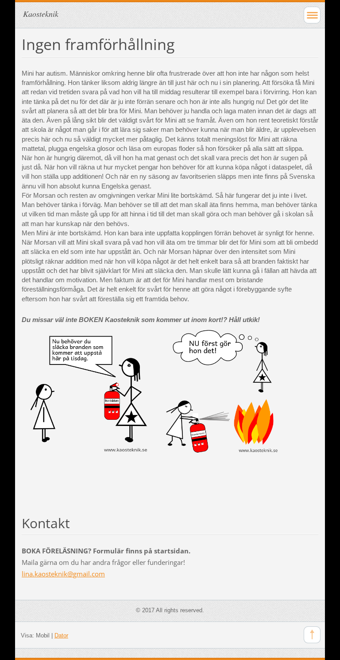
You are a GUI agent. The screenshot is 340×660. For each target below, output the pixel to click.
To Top (312, 634)
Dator (61, 635)
